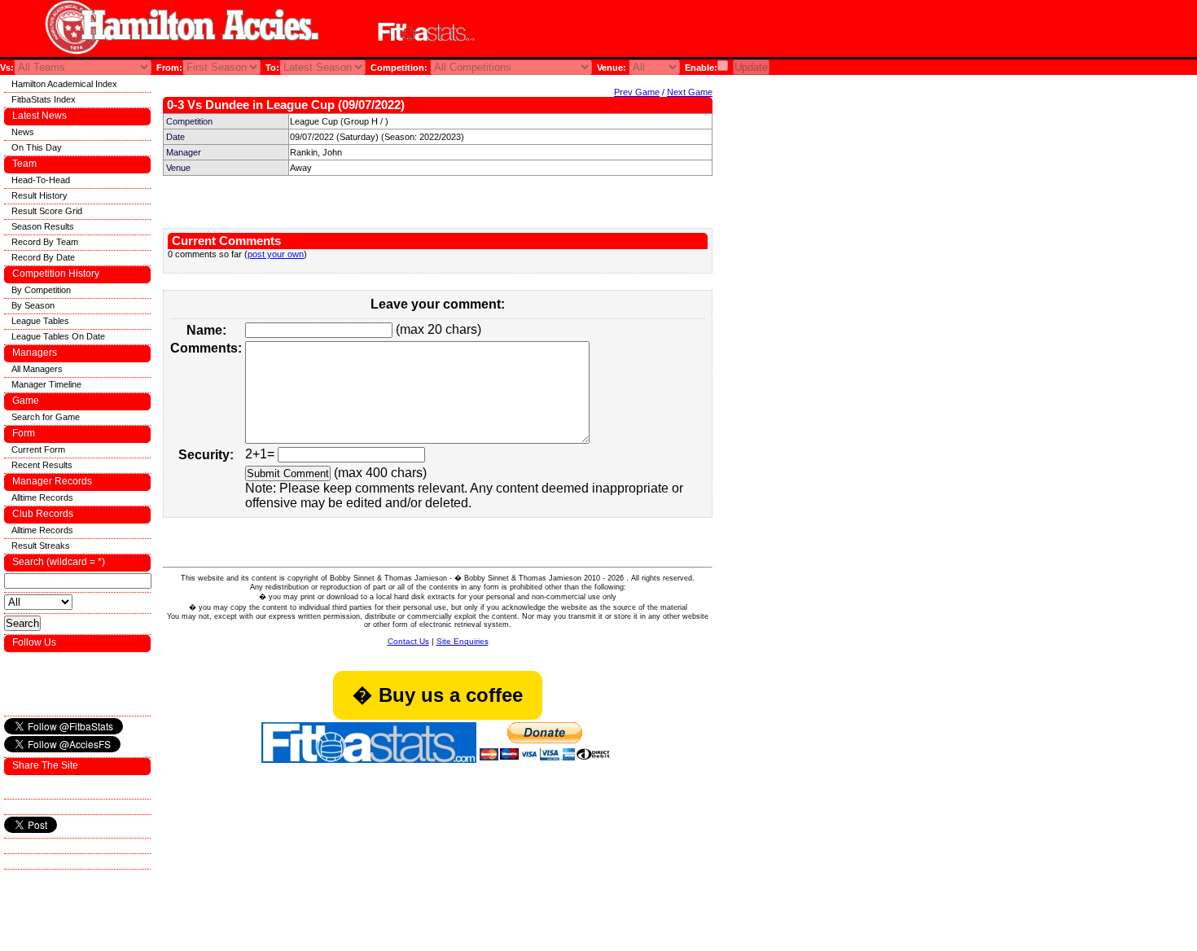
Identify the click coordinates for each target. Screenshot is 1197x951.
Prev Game (637, 92)
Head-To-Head (40, 180)
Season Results (42, 226)
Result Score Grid (46, 211)
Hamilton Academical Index (64, 84)
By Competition (41, 290)
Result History (39, 195)
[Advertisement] (695, 31)
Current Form (38, 449)
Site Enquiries (462, 641)
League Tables (40, 321)
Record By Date (43, 257)
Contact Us (408, 641)
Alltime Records (42, 497)
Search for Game (45, 417)
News (22, 132)
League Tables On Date (58, 336)
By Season (33, 305)
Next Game (689, 92)
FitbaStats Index (43, 99)
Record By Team (44, 242)
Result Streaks (40, 545)
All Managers (37, 369)
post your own (276, 254)
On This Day (36, 147)
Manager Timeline (46, 384)
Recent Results (41, 465)
